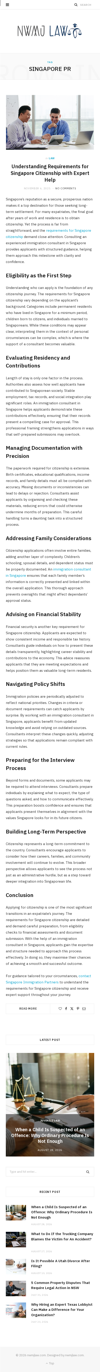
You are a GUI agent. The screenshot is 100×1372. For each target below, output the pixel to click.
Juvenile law (50, 1120)
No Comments (65, 188)
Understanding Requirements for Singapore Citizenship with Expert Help (50, 173)
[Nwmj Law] (50, 31)
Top (51, 1363)
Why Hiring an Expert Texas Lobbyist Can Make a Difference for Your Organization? (62, 1309)
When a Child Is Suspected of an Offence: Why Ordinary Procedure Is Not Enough (50, 1135)
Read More (28, 1008)
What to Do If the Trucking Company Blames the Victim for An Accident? (62, 1239)
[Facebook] (66, 1008)
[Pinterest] (78, 1008)
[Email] (84, 1008)
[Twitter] (71, 1008)
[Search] (76, 4)
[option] (50, 1105)
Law (52, 158)
